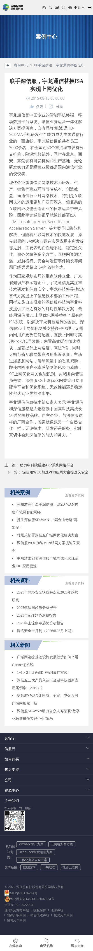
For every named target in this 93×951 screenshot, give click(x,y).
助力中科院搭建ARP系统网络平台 (47, 465)
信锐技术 (29, 867)
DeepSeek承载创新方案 (36, 852)
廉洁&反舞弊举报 (17, 910)
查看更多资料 (74, 583)
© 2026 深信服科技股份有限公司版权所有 (34, 887)
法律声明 (57, 910)
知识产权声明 (16, 915)
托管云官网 (70, 867)
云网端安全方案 (62, 844)
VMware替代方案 (31, 844)
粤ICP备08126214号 (23, 893)
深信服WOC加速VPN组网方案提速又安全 (55, 472)
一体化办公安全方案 (33, 860)
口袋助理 (49, 867)
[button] (76, 7)
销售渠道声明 (39, 915)
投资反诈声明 (63, 915)
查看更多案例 (74, 495)
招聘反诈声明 (16, 920)
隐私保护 (39, 910)
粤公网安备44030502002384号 (32, 899)
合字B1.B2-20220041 (20, 905)
